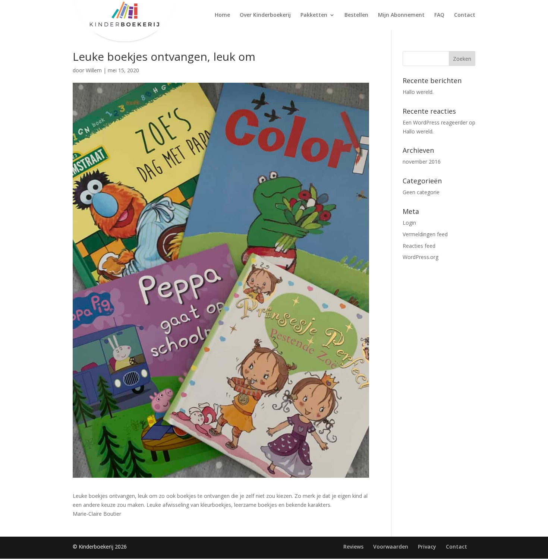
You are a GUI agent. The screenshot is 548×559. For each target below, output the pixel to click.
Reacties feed (419, 245)
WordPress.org (420, 256)
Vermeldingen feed (425, 234)
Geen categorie (421, 192)
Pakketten (313, 15)
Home (222, 15)
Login (409, 222)
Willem (94, 70)
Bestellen (356, 15)
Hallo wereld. (418, 91)
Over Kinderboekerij (265, 15)
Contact (464, 15)
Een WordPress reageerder (435, 122)
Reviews (353, 546)
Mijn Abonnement (401, 15)
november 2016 (422, 161)
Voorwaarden (390, 546)
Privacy (427, 546)
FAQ (439, 15)
